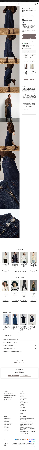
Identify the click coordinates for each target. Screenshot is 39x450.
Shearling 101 (22, 407)
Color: (27, 20)
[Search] (35, 4)
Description (26, 86)
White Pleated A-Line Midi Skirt (32, 71)
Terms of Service (6, 429)
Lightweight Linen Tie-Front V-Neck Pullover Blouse (24, 264)
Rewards (21, 396)
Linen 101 (22, 405)
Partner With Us (23, 399)
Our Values (22, 395)
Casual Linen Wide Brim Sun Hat (5, 292)
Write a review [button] (13, 375)
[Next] (35, 72)
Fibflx (7, 443)
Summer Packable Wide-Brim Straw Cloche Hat (15, 293)
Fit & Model (26, 109)
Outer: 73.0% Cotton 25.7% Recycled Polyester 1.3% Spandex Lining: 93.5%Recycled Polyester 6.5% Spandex (29, 27)
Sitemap (21, 413)
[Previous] (23, 72)
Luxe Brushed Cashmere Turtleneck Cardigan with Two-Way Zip (33, 293)
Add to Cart (29, 35)
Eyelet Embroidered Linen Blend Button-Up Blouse (5, 264)
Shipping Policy (6, 421)
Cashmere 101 (22, 408)
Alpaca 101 (22, 411)
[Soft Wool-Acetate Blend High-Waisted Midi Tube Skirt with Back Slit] (23, 319)
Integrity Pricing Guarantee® (8, 423)
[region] (19, 322)
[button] (33, 16)
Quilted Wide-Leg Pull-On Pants (24, 292)
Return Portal (6, 426)
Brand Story (22, 393)
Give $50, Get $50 (23, 398)
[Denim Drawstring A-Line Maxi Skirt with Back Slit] (7, 319)
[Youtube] (6, 399)
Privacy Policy (6, 430)
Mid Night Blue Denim (23, 22)
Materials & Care (27, 112)
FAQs (5, 420)
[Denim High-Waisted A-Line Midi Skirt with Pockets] (32, 319)
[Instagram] (8, 399)
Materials (24, 24)
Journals (21, 401)
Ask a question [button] (25, 375)
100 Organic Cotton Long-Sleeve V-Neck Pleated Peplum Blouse (33, 264)
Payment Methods (7, 427)
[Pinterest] (10, 399)
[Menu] (2, 4)
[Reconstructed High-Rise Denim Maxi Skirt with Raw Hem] (15, 319)
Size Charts (22, 404)
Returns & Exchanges (7, 424)
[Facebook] (4, 399)
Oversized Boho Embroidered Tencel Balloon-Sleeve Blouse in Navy (15, 265)
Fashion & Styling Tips (24, 402)
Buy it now (29, 38)
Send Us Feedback (7, 418)
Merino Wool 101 (23, 410)
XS (23, 18)
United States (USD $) (5, 440)
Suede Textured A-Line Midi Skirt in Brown (26, 72)
